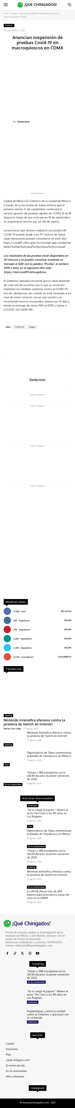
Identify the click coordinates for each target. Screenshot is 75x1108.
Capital (14, 13)
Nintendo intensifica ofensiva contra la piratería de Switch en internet (34, 722)
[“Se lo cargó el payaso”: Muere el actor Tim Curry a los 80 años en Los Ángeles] (14, 812)
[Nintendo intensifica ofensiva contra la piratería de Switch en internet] (37, 693)
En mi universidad (13, 784)
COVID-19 (19, 327)
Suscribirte (64, 657)
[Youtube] (37, 953)
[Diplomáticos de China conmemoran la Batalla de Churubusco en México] (14, 759)
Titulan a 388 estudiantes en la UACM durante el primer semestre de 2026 (48, 776)
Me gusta (66, 611)
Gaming (8, 715)
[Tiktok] (15, 953)
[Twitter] (30, 132)
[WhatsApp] (47, 132)
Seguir (67, 620)
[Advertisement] (37, 83)
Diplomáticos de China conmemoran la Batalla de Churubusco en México (49, 754)
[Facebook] (22, 132)
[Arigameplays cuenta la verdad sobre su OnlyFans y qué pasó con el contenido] (14, 1018)
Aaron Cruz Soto (12, 728)
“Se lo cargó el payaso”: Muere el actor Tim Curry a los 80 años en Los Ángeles (47, 813)
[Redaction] (8, 122)
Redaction (24, 121)
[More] (64, 132)
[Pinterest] (39, 132)
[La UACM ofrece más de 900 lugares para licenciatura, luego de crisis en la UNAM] (14, 894)
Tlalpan (32, 327)
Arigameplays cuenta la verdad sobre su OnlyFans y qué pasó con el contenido (48, 1014)
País (7, 764)
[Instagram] (30, 953)
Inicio (6, 13)
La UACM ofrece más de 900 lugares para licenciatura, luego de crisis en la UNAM (48, 895)
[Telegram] (55, 132)
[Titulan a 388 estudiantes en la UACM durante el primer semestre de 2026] (14, 779)
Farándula (32, 805)
